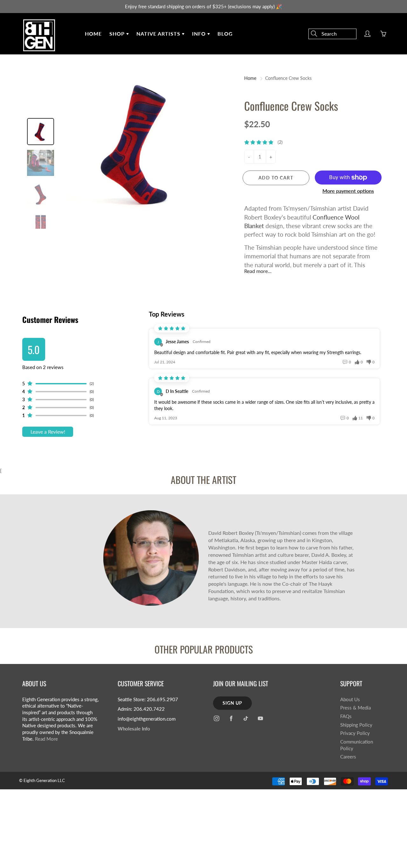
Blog (225, 34)
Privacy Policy (355, 733)
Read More (46, 739)
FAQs (346, 716)
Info (199, 34)
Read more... (258, 271)
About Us (350, 699)
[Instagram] (216, 718)
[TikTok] (245, 718)
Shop (117, 34)
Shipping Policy (356, 725)
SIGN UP (232, 703)
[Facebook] (231, 718)
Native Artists (159, 34)
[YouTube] (260, 718)
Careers (348, 756)
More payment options (348, 191)
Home (93, 34)
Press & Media (355, 707)
